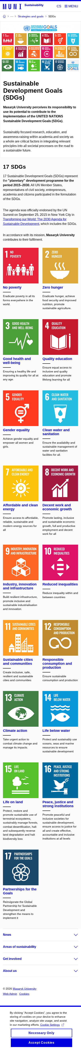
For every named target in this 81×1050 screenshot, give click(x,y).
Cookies (24, 993)
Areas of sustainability (19, 946)
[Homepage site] (23, 6)
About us (10, 970)
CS (59, 6)
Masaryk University (24, 988)
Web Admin (10, 993)
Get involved (12, 958)
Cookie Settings (50, 1024)
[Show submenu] (72, 935)
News (7, 934)
